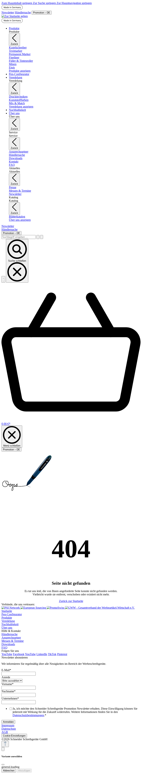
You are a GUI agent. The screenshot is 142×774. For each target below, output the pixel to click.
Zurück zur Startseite (71, 601)
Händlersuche (23, 12)
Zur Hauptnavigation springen (74, 3)
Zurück (14, 44)
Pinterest (62, 654)
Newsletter (7, 12)
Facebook (18, 654)
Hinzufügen (24, 770)
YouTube (6, 654)
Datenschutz (8, 728)
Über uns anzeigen (20, 219)
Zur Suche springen (45, 3)
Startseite (6, 611)
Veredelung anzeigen (21, 106)
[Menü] (3, 279)
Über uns (6, 627)
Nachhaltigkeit (9, 624)
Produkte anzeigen (20, 70)
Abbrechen (8, 770)
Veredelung (8, 621)
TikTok (52, 654)
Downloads (8, 644)
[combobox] (18, 237)
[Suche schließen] (41, 237)
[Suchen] (37, 237)
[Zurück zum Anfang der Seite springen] (5, 744)
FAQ (4, 647)
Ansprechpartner (11, 637)
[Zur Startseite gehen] (14, 16)
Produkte (6, 617)
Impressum (7, 725)
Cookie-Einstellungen (14, 735)
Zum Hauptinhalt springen (17, 3)
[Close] (2, 764)
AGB (4, 732)
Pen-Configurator (11, 614)
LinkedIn (41, 654)
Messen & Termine (12, 640)
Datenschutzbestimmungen (28, 715)
